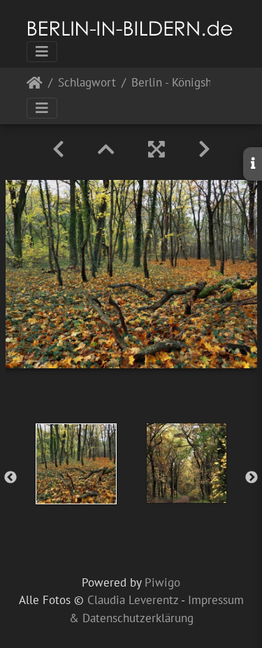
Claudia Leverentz (132, 600)
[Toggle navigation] (42, 51)
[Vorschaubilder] (106, 149)
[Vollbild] (156, 149)
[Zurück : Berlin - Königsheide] (58, 149)
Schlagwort (87, 83)
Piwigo (162, 582)
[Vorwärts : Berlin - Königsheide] (204, 149)
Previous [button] (10, 478)
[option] (76, 463)
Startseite (35, 85)
